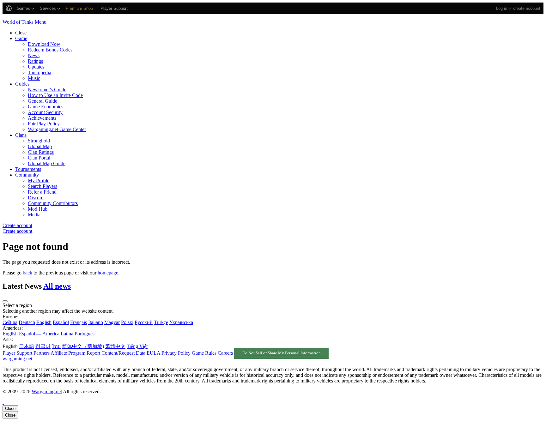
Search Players (42, 186)
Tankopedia (39, 72)
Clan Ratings (41, 152)
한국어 (43, 346)
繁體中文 (115, 346)
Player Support (17, 353)
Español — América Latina (46, 333)
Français (78, 322)
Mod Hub (37, 209)
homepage (108, 272)
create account (526, 8)
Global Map (40, 146)
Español (61, 322)
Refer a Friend (42, 192)
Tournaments (28, 169)
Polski (127, 322)
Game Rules (204, 353)
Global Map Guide (46, 163)
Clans (21, 135)
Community (27, 174)
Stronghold (39, 140)
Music (34, 78)
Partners (41, 353)
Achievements (42, 118)
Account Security (45, 112)
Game (21, 38)
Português (84, 333)
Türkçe (161, 322)
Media (34, 214)
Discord (36, 197)
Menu (40, 22)
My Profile (38, 180)
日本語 (26, 346)
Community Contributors (53, 203)
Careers (225, 353)
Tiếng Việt (137, 346)
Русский (144, 322)
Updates (36, 66)
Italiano (95, 322)
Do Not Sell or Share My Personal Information (281, 353)
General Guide (42, 101)
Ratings (35, 61)
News (33, 55)
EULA (153, 353)
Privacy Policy (176, 353)
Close (10, 408)
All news (57, 286)
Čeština (10, 322)
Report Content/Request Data (116, 353)
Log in (501, 8)
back (27, 272)
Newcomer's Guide (47, 89)
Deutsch (27, 322)
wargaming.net (17, 358)
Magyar (112, 322)
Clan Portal (39, 157)
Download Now (44, 44)
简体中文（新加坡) (83, 346)
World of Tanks (18, 22)
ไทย (56, 346)
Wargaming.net (47, 391)
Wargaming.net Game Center (57, 129)
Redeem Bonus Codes (50, 49)
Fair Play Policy (44, 123)
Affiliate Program (68, 353)
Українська (181, 322)
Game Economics (45, 106)
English (44, 322)
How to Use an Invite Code (55, 95)
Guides (22, 84)
